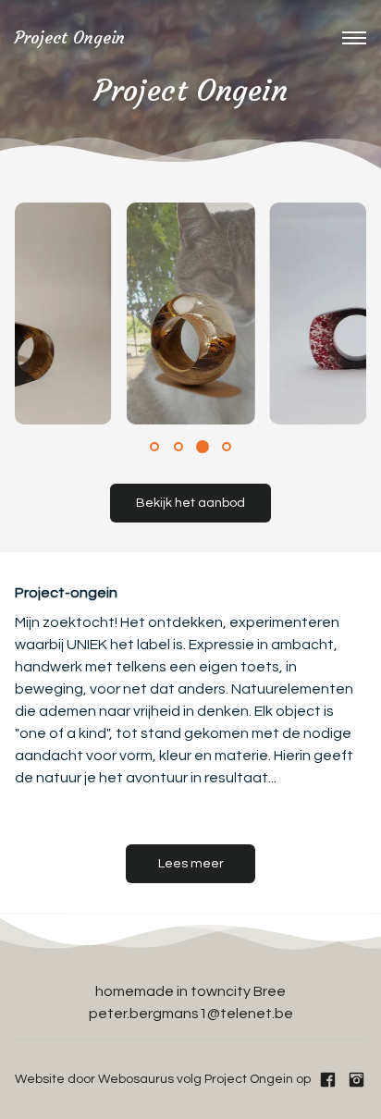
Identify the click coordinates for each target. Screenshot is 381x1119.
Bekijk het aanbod (190, 503)
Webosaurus (136, 1079)
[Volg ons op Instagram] (356, 1079)
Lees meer (191, 863)
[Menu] (354, 37)
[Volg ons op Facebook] (328, 1079)
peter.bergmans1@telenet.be (191, 1013)
